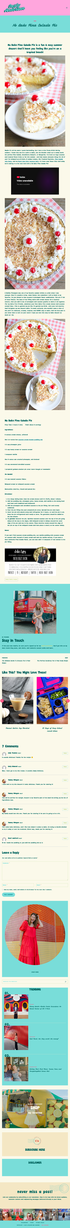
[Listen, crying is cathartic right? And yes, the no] (41, 1215)
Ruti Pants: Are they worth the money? (44, 1039)
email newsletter (46, 646)
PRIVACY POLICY (40, 1222)
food (35, 21)
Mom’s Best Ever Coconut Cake (28, 161)
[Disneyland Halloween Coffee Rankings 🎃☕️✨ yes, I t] (6, 1215)
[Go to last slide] (2, 701)
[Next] (68, 701)
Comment (6, 863)
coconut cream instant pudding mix (30, 439)
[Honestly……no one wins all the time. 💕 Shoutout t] (17, 1215)
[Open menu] (66, 7)
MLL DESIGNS (45, 1225)
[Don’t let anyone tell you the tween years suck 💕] (52, 1215)
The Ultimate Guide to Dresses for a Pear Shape (16, 660)
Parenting (33, 1067)
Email (39, 885)
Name (5, 885)
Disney (32, 1004)
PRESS (32, 1222)
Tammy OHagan (13, 780)
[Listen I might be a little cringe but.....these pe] (29, 1215)
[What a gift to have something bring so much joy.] (64, 1215)
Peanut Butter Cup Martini (17, 728)
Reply (65, 753)
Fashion (32, 1036)
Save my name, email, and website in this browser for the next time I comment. (28, 889)
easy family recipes (11, 579)
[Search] (66, 981)
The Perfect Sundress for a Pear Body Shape (52, 659)
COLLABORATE (24, 1222)
